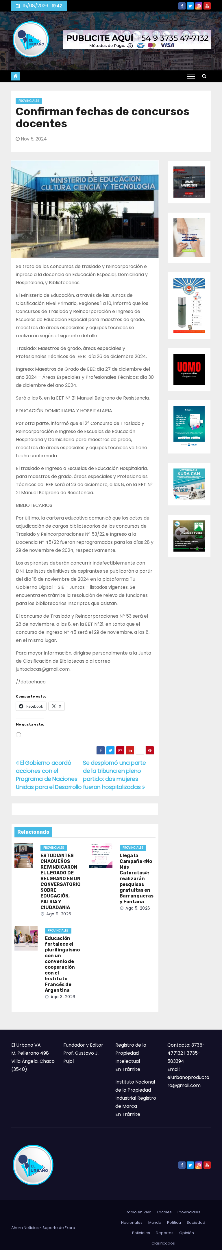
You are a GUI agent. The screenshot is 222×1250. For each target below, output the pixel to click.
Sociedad (196, 1222)
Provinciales (28, 101)
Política (174, 1222)
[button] (204, 76)
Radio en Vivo (138, 1212)
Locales (164, 1212)
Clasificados (163, 1243)
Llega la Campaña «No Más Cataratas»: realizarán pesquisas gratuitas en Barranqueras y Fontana (136, 878)
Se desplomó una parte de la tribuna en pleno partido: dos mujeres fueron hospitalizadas (114, 775)
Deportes (164, 1233)
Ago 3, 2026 (63, 997)
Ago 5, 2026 (137, 908)
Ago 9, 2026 (58, 914)
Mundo (154, 1222)
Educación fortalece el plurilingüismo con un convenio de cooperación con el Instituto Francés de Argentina (62, 964)
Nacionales (132, 1222)
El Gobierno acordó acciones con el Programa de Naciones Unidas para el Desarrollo (49, 775)
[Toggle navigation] (191, 76)
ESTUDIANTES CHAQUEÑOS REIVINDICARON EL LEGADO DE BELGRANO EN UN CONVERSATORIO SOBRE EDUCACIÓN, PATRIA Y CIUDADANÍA (60, 881)
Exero (70, 1227)
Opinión (186, 1233)
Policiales (141, 1233)
